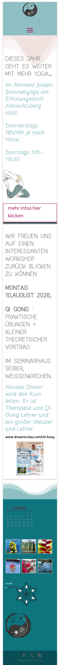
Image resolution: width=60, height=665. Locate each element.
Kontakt (12, 587)
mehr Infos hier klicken (24, 212)
